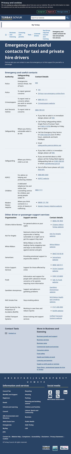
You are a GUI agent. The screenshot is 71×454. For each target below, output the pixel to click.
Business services (43, 340)
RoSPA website (57, 311)
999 (36, 83)
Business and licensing (13, 35)
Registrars (6, 398)
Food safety (41, 354)
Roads (5, 402)
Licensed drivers (37, 35)
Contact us (12, 333)
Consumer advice (43, 350)
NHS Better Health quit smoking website (56, 299)
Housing (28, 394)
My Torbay (36, 25)
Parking (27, 398)
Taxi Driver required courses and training (46, 35)
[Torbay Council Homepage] (11, 18)
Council (5, 411)
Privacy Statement (56, 437)
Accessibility (36, 437)
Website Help (16, 437)
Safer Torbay (29, 425)
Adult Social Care (8, 421)
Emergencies (7, 425)
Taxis (29, 35)
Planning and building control (33, 402)
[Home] (6, 35)
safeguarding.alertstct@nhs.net (49, 145)
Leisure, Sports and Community (31, 411)
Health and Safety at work (46, 357)
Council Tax (7, 391)
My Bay (5, 428)
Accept (41, 12)
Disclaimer (45, 437)
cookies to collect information (16, 5)
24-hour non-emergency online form (51, 93)
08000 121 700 (43, 202)
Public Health (29, 421)
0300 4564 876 (45, 135)
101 (39, 90)
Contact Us (6, 437)
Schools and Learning (10, 407)
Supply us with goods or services (48, 364)
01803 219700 (45, 126)
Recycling (28, 391)
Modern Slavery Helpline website (50, 206)
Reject (51, 12)
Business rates (42, 343)
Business (28, 417)
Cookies (5, 439)
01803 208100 (59, 161)
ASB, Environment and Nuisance (10, 417)
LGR (26, 428)
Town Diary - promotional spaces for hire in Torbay (51, 368)
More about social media (55, 399)
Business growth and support (47, 336)
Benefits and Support (10, 394)
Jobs (4, 432)
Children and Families (32, 407)
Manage (62, 12)
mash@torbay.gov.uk (52, 164)
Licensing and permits (22, 35)
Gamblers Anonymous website (54, 289)
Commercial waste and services (48, 347)
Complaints (26, 437)
